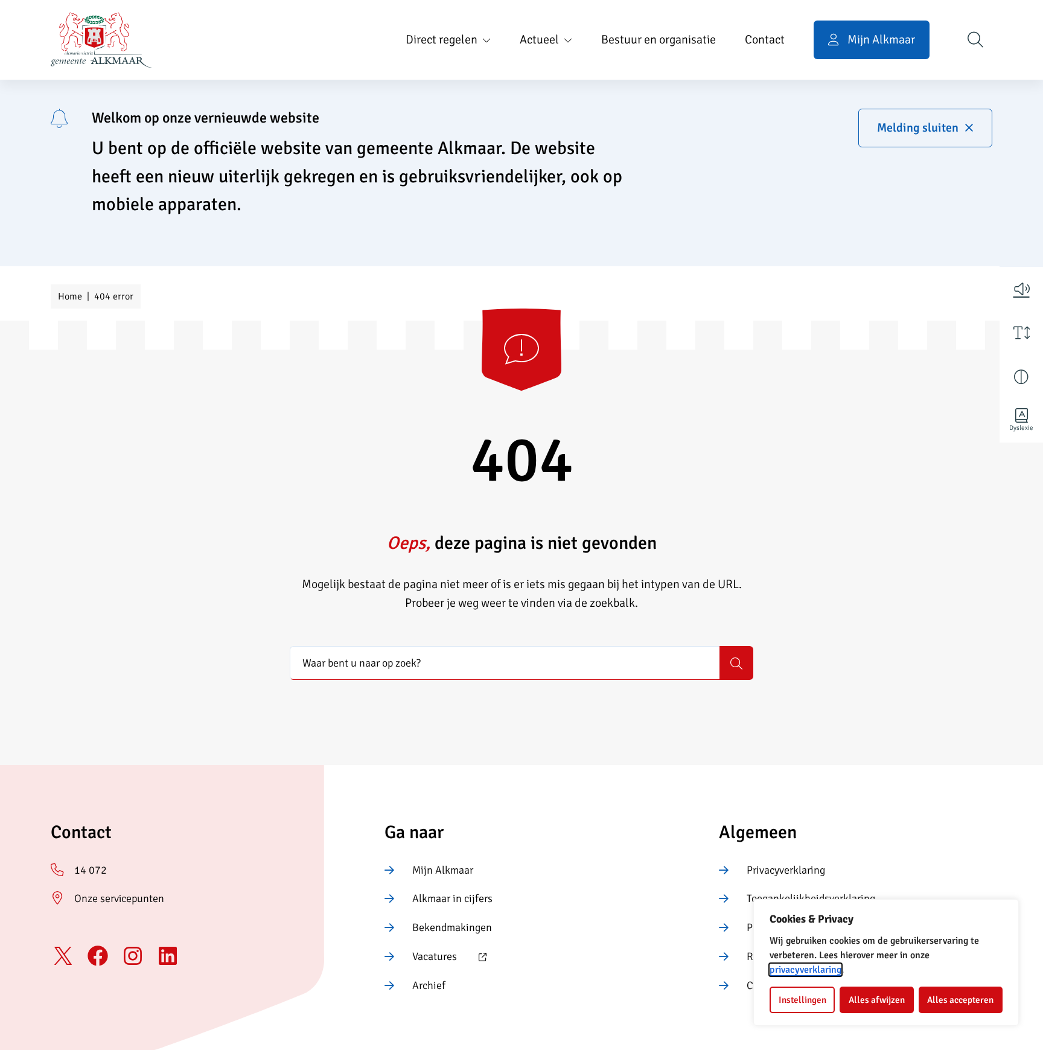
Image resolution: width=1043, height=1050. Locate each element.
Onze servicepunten (119, 898)
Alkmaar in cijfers (452, 898)
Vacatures (420, 957)
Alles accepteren (960, 999)
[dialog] (886, 962)
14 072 (90, 870)
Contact (765, 39)
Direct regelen (441, 39)
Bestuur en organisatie (658, 39)
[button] (1021, 288)
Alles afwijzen (877, 999)
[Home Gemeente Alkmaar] (101, 40)
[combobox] (504, 663)
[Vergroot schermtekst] (1021, 332)
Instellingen (802, 999)
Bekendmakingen (452, 927)
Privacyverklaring (786, 870)
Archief (428, 985)
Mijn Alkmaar (442, 870)
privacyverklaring (805, 970)
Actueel (539, 39)
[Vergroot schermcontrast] (1021, 377)
